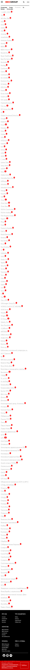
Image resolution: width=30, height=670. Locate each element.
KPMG (3, 150)
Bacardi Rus (5, 53)
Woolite (4, 313)
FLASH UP (5, 97)
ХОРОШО (24, 665)
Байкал (4, 341)
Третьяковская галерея (9, 579)
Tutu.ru (3, 275)
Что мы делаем (20, 614)
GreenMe (4, 122)
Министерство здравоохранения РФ (13, 447)
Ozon (3, 200)
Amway (4, 43)
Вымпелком (5, 372)
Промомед (5, 510)
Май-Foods (5, 441)
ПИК (3, 491)
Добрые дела (18, 622)
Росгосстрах (5, 529)
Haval (4, 125)
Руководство (4, 618)
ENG (28, 2)
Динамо (4, 397)
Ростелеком (5, 532)
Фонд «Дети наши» (6, 651)
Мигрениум (5, 444)
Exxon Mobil (5, 93)
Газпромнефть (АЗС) (8, 388)
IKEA (3, 137)
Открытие (5, 488)
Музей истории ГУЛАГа (9, 463)
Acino (3, 24)
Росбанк (4, 525)
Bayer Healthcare (7, 56)
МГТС (3, 435)
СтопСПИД (5, 554)
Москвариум (6, 453)
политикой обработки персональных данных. (9, 666)
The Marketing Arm (6, 636)
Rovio (3, 244)
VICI (3, 288)
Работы (16, 616)
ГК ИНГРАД (5, 381)
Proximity (4, 634)
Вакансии (4, 620)
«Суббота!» (5, 328)
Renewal (4, 237)
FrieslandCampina (7, 103)
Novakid (4, 194)
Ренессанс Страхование (9, 522)
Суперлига (5, 560)
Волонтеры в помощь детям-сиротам (13, 369)
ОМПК (4, 472)
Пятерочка (5, 513)
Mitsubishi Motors (7, 187)
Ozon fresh (5, 203)
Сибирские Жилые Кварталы (11, 544)
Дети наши (5, 394)
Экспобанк (5, 604)
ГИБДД (4, 375)
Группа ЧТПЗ (6, 391)
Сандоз (4, 538)
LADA (3, 153)
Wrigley (4, 316)
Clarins (3, 71)
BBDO (3, 46)
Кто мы (4, 614)
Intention (4, 143)
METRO (4, 169)
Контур (4, 413)
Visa (3, 297)
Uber (3, 278)
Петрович (4, 500)
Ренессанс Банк (6, 519)
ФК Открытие (6, 582)
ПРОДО (4, 497)
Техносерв (5, 572)
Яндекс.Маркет (6, 607)
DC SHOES (5, 78)
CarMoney (5, 68)
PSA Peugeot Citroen (8, 215)
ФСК (3, 585)
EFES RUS (4, 87)
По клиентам (18, 7)
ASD (3, 21)
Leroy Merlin (5, 165)
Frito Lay (4, 106)
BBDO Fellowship (5, 644)
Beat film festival (6, 59)
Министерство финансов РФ (11, 450)
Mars (3, 172)
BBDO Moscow (6, 50)
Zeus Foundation (6, 325)
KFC (3, 147)
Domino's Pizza (6, 81)
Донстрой (4, 400)
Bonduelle (4, 62)
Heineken (4, 128)
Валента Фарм (6, 363)
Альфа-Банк (5, 338)
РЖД (3, 516)
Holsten (4, 134)
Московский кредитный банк (11, 457)
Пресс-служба (20, 641)
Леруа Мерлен (6, 425)
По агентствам (4, 7)
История (4, 616)
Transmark (4, 272)
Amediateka (5, 37)
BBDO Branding (5, 629)
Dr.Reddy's (5, 84)
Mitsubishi (4, 184)
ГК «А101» (5, 378)
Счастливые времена (8, 563)
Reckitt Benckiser (6, 234)
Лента (3, 422)
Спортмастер (6, 551)
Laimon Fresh (5, 162)
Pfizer (3, 222)
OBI (3, 197)
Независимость (6, 466)
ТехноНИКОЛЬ (6, 569)
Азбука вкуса (6, 334)
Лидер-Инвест (6, 428)
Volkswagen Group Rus (9, 303)
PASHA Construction (8, 209)
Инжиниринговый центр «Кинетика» (13, 403)
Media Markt (5, 175)
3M (2, 15)
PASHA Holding (6, 212)
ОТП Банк (5, 479)
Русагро (4, 535)
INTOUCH (5, 140)
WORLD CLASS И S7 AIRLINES (11, 306)
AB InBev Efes (6, 18)
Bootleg (4, 65)
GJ (2, 112)
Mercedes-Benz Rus (8, 178)
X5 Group (5, 319)
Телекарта (5, 566)
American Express (7, 40)
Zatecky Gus (5, 322)
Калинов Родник (7, 410)
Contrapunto (4, 633)
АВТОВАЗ (5, 331)
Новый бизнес (18, 620)
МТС (3, 438)
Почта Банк (5, 507)
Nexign (4, 190)
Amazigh (4, 34)
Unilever (4, 281)
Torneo (3, 269)
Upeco (3, 284)
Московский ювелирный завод (11, 460)
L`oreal (4, 159)
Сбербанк (5, 541)
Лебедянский (6, 416)
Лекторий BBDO (5, 645)
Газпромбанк (6, 385)
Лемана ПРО (6, 419)
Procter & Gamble (7, 228)
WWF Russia (5, 309)
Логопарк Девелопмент (9, 432)
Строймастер (6, 557)
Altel (3, 31)
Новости (17, 644)
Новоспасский (6, 469)
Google (4, 118)
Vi (2, 294)
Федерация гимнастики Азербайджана (14, 588)
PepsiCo (4, 219)
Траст (3, 576)
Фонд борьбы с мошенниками (11, 591)
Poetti (3, 225)
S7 (2, 250)
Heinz (3, 131)
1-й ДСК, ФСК (6, 12)
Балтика (4, 344)
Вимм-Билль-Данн (7, 366)
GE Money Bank (7, 109)
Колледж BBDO (5, 647)
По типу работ (10, 9)
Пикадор (4, 504)
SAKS (3, 256)
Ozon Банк (5, 206)
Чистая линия (6, 601)
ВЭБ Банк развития (8, 360)
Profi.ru (4, 231)
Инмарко (4, 406)
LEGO (3, 156)
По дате (11, 7)
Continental (5, 75)
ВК (2, 356)
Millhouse (4, 181)
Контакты (4, 622)
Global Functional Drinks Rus (10, 115)
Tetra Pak (4, 266)
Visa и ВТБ (5, 300)
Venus (3, 291)
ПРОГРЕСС (5, 494)
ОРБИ (3, 475)
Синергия (4, 547)
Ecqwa (3, 90)
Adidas (4, 28)
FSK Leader (5, 100)
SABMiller (4, 253)
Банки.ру (4, 347)
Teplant (4, 262)
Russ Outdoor (6, 247)
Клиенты (17, 618)
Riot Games (5, 241)
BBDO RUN (4, 649)
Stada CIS (5, 259)
